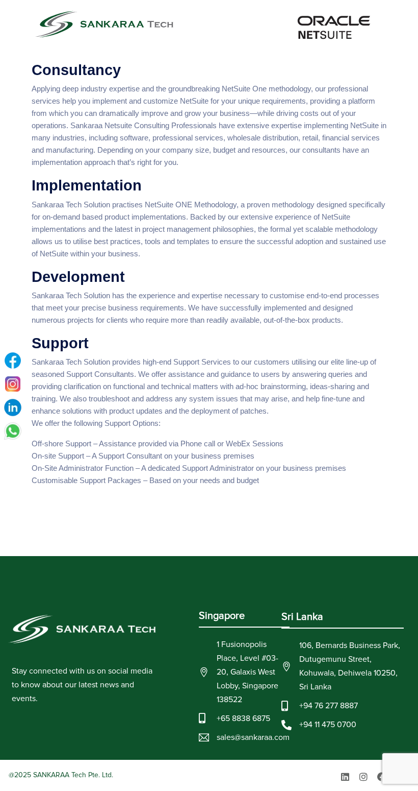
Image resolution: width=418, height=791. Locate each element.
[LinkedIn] (13, 407)
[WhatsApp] (13, 431)
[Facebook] (382, 777)
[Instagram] (363, 777)
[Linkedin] (345, 777)
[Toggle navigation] (380, 24)
